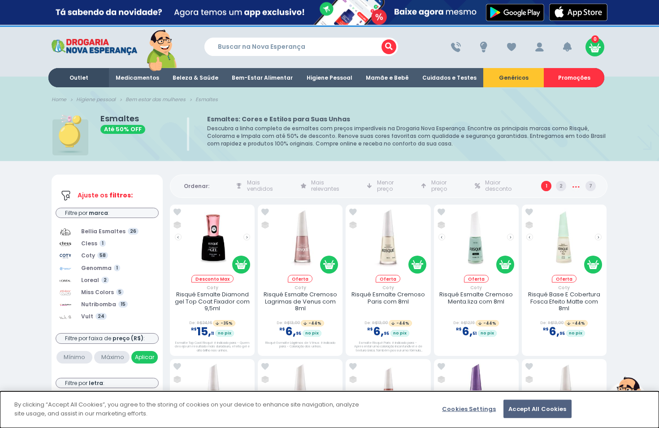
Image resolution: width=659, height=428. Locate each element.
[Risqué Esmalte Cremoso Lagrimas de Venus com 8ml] (300, 241)
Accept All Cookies (537, 409)
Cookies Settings (469, 409)
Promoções (574, 77)
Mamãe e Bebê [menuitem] (387, 77)
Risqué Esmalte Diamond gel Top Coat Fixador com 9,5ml (212, 301)
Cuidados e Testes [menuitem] (449, 77)
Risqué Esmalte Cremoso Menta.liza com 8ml (476, 298)
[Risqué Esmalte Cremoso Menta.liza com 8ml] (476, 241)
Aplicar (144, 357)
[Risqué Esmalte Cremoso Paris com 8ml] (388, 241)
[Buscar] (389, 46)
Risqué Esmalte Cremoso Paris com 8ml (388, 298)
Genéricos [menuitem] (514, 77)
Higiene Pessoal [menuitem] (329, 77)
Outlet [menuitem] (78, 77)
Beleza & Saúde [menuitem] (195, 77)
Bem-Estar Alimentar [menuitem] (262, 77)
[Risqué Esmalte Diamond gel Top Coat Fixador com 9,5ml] (212, 241)
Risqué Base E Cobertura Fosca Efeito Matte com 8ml (564, 301)
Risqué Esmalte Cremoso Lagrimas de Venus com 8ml (300, 301)
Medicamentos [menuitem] (137, 77)
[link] (177, 212)
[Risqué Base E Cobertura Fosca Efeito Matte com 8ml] (564, 241)
